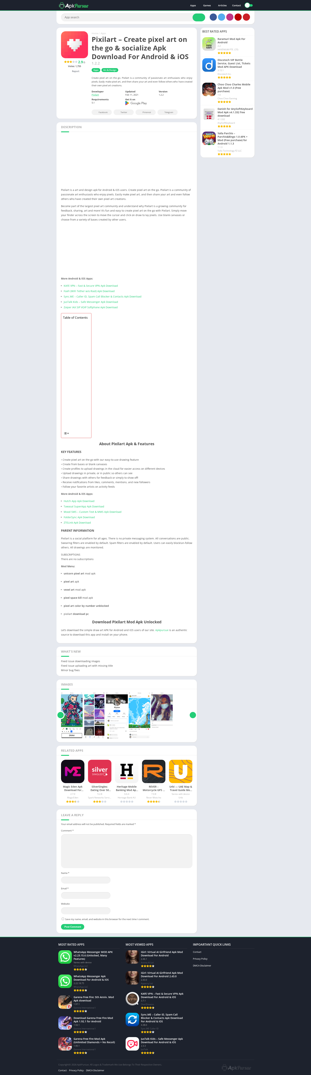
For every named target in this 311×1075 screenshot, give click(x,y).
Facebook (103, 112)
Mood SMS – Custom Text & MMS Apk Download (92, 512)
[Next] (193, 715)
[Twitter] (221, 17)
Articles (222, 5)
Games (207, 5)
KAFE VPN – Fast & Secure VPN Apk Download (91, 285)
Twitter (124, 112)
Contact (236, 5)
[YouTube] (238, 17)
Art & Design (109, 70)
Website (65, 903)
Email (65, 888)
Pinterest (147, 112)
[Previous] (61, 715)
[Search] (199, 17)
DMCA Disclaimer (202, 965)
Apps (193, 5)
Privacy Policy (200, 958)
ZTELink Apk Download (77, 522)
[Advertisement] (155, 161)
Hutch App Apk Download (79, 501)
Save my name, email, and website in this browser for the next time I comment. (107, 919)
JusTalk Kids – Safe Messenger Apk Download (91, 302)
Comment (67, 830)
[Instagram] (229, 17)
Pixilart (95, 94)
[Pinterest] (246, 17)
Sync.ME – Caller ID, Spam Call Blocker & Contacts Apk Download (102, 296)
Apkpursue (161, 630)
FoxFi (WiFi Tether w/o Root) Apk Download (89, 291)
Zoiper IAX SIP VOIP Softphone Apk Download (91, 307)
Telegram (168, 112)
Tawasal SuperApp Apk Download (84, 506)
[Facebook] (213, 17)
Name (65, 873)
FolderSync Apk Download (79, 517)
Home (95, 33)
